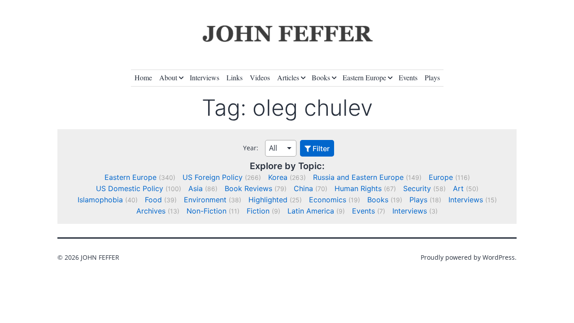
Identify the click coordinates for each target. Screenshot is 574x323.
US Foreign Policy (213, 177)
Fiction (258, 210)
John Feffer (100, 257)
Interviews (204, 77)
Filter (320, 148)
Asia (195, 188)
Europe (441, 177)
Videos (260, 77)
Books (321, 77)
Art (458, 188)
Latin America (310, 210)
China (303, 188)
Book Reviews (248, 188)
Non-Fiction (206, 210)
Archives (150, 210)
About (168, 77)
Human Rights (358, 188)
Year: (250, 148)
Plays (432, 77)
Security (417, 188)
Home (143, 77)
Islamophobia (100, 199)
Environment (205, 199)
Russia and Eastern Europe (358, 177)
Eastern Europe (364, 77)
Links (234, 77)
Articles (288, 77)
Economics (327, 199)
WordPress (499, 257)
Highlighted (267, 199)
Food (153, 199)
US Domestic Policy (129, 188)
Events (408, 77)
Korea (277, 177)
